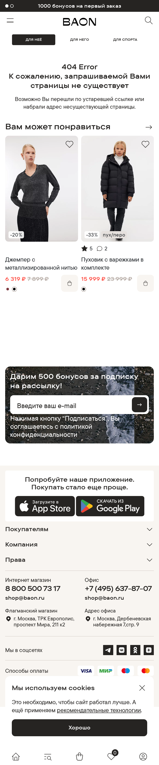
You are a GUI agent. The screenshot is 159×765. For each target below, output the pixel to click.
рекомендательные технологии (99, 710)
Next (149, 127)
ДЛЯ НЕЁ (34, 39)
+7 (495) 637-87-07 (118, 588)
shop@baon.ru (25, 598)
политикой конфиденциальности (51, 430)
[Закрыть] (142, 688)
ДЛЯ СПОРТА (125, 39)
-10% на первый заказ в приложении (79, 6)
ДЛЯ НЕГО (79, 39)
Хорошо (79, 727)
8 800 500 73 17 (32, 588)
